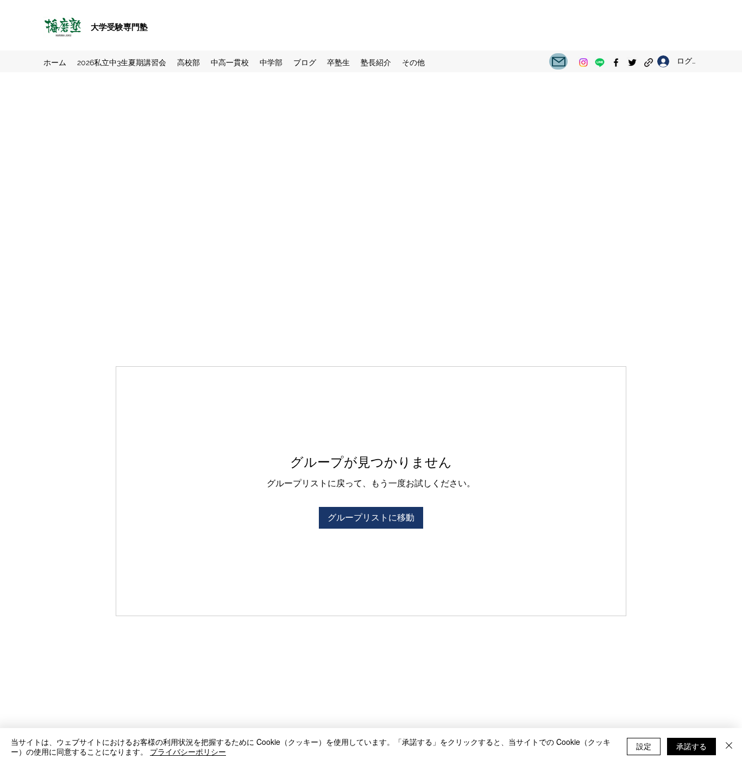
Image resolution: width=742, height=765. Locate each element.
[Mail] (558, 61)
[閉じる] (728, 746)
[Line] (599, 62)
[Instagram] (583, 62)
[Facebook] (616, 62)
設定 (643, 746)
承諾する (691, 746)
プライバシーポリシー (188, 751)
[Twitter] (632, 62)
